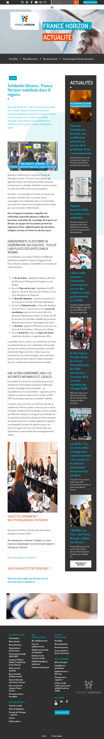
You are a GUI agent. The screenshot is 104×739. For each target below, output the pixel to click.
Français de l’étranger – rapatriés (17, 713)
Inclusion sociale (15, 705)
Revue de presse (50, 58)
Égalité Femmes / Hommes (62, 672)
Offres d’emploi (61, 662)
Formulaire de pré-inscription (16, 695)
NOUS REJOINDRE (62, 659)
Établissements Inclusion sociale (38, 656)
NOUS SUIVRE (59, 698)
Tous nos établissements (38, 645)
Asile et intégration (16, 709)
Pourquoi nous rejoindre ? (60, 678)
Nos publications (30, 58)
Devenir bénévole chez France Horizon (17, 680)
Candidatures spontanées (60, 666)
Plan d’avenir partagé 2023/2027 (17, 655)
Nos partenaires (15, 644)
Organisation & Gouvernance (14, 649)
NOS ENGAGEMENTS (17, 702)
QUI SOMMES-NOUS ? (17, 635)
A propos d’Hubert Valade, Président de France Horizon (17, 662)
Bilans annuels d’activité (14, 669)
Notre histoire (14, 641)
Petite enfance (15, 721)
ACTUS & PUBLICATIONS (60, 636)
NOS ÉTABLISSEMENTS (39, 636)
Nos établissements (40, 640)
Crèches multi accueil (40, 667)
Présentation (14, 638)
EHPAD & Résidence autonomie (40, 662)
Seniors (12, 718)
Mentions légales (56, 736)
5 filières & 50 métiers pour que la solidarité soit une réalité (62, 687)
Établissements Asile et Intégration (40, 651)
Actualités (13, 58)
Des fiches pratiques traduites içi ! (22, 557)
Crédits (44, 736)
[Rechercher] (76, 2)
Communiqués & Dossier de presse (78, 58)
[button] (52, 7)
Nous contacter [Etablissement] (15, 675)
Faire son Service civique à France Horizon (15, 688)
